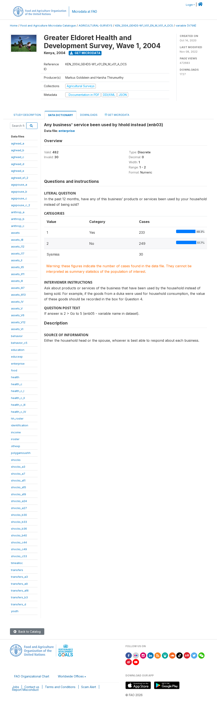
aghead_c (17, 157)
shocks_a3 (18, 466)
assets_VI (17, 329)
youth (14, 611)
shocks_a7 (18, 473)
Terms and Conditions (60, 687)
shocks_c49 (19, 549)
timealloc (17, 563)
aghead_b (17, 150)
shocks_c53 (19, 556)
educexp (17, 356)
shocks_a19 (18, 494)
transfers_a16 (20, 590)
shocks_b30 (19, 514)
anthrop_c (17, 226)
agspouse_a (19, 184)
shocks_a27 (19, 508)
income (16, 432)
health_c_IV (18, 411)
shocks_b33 (19, 521)
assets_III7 (18, 288)
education (17, 349)
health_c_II (18, 398)
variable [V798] (186, 25)
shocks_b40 (19, 535)
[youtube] (136, 661)
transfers (17, 570)
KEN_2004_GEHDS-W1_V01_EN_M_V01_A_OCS (144, 25)
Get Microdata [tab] (118, 114)
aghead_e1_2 (19, 177)
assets (15, 232)
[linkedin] (150, 655)
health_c (16, 384)
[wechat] (201, 655)
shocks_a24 (19, 501)
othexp (15, 446)
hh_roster (17, 418)
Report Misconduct (25, 689)
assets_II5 (17, 267)
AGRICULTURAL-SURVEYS (95, 25)
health (15, 377)
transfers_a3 (19, 576)
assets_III (17, 281)
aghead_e (17, 170)
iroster (15, 439)
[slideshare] (165, 655)
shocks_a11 (18, 480)
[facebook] (128, 655)
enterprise (18, 363)
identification (19, 425)
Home (14, 25)
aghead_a (17, 143)
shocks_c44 (19, 542)
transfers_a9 (19, 583)
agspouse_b (19, 191)
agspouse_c (19, 198)
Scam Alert (88, 687)
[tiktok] (179, 655)
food (14, 370)
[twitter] (194, 655)
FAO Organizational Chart (31, 676)
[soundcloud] (172, 655)
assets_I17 (17, 253)
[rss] (157, 655)
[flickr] (136, 655)
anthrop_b (17, 219)
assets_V (17, 308)
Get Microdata (87, 53)
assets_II (16, 260)
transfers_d (18, 604)
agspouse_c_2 (20, 205)
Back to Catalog (29, 631)
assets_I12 (17, 246)
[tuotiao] (187, 655)
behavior (17, 336)
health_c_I (17, 391)
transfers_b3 (19, 597)
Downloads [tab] (88, 114)
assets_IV (17, 301)
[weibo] (128, 661)
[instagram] (143, 655)
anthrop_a (17, 212)
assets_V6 (17, 315)
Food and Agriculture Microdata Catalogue (48, 25)
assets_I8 (17, 239)
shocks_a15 (18, 487)
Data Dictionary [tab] (60, 115)
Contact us (31, 687)
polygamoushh (21, 453)
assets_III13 (18, 294)
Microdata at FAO (84, 12)
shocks (16, 460)
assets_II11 (17, 274)
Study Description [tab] (27, 114)
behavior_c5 (19, 342)
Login (189, 4)
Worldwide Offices (71, 676)
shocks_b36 (19, 528)
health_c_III (18, 404)
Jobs (15, 687)
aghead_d (17, 164)
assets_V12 (18, 322)
